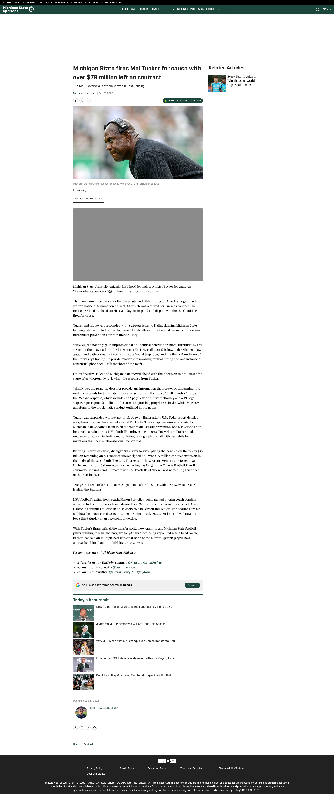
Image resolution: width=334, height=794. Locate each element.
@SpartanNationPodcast (146, 562)
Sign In (327, 9)
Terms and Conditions (192, 768)
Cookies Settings (96, 774)
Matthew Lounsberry (85, 93)
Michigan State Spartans (89, 199)
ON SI (17, 2)
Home (76, 744)
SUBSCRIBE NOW (111, 2)
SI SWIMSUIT (29, 2)
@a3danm (144, 572)
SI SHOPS (76, 2)
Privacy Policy (94, 768)
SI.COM (7, 2)
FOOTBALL (129, 9)
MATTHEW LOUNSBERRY (104, 708)
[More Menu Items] (220, 9)
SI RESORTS (61, 2)
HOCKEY (168, 9)
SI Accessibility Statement (232, 768)
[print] (94, 727)
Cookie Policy (126, 768)
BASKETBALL (150, 9)
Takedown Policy (157, 768)
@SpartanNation (123, 567)
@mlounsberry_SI (122, 572)
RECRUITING (186, 9)
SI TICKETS (46, 2)
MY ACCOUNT (91, 2)
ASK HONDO (206, 9)
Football (88, 744)
